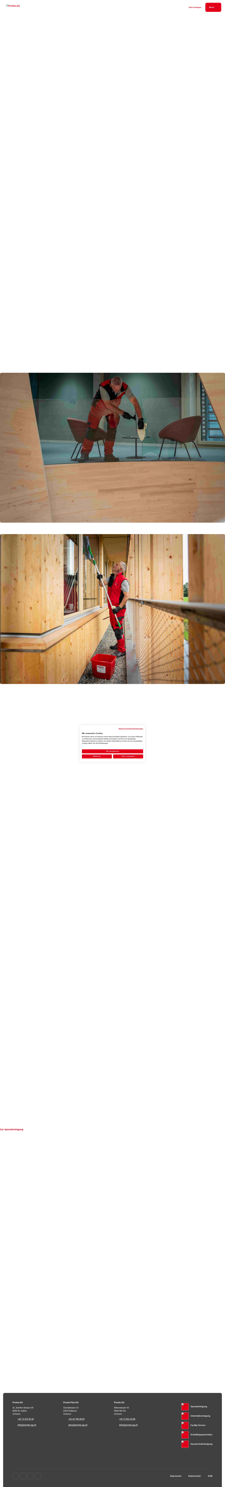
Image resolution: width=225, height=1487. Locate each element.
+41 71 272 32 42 (26, 1419)
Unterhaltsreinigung (200, 1416)
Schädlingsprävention (201, 1435)
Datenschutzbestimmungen (131, 729)
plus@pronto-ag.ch (78, 1425)
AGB (210, 1476)
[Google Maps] (31, 1445)
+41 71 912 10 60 (127, 1419)
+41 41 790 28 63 (76, 1419)
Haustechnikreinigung (201, 1444)
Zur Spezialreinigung (11, 1129)
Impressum (175, 1476)
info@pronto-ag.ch (27, 1425)
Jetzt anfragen (195, 7)
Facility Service (197, 1425)
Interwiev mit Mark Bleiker (12, 1341)
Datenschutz (194, 1476)
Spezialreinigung (198, 1406)
